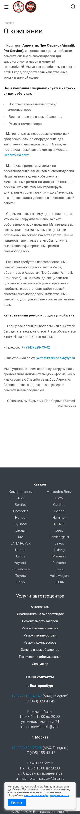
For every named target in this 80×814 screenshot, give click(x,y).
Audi (20, 498)
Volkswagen (59, 576)
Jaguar (20, 530)
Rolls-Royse (21, 569)
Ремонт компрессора (40, 643)
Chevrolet (20, 511)
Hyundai (20, 524)
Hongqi (20, 518)
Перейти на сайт (16, 155)
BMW (59, 498)
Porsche (59, 563)
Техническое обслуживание (40, 657)
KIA (20, 537)
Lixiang (59, 550)
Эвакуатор (40, 664)
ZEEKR (59, 582)
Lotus (20, 556)
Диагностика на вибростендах (40, 614)
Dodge (59, 511)
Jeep (59, 530)
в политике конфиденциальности (46, 795)
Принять (17, 802)
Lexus (59, 543)
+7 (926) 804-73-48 (27, 748)
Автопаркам (40, 607)
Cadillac (59, 505)
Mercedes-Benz (59, 492)
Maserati (59, 556)
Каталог (40, 484)
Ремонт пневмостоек (40, 635)
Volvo (20, 582)
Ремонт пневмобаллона (40, 628)
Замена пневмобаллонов (40, 650)
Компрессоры (20, 492)
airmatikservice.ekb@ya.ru (56, 358)
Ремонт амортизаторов (40, 621)
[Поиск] (73, 7)
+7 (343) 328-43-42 (36, 347)
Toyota (20, 576)
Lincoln (20, 550)
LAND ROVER (21, 543)
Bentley (21, 505)
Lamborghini (59, 537)
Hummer (59, 518)
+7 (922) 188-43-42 (27, 696)
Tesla (59, 569)
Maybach (21, 563)
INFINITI (59, 524)
